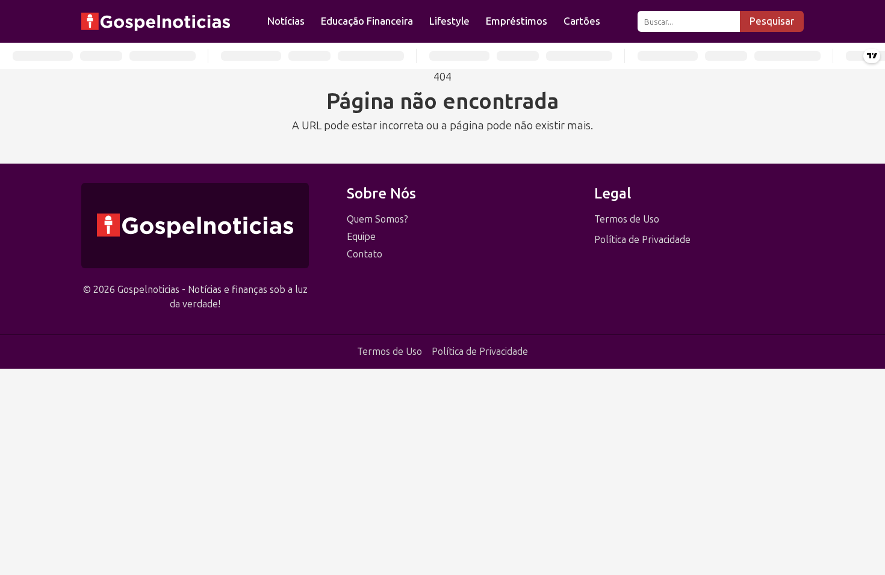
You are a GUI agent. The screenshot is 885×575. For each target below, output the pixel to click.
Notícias (286, 21)
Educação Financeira (367, 21)
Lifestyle (449, 21)
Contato (364, 254)
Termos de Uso (626, 219)
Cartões (582, 21)
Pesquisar (772, 21)
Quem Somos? (377, 219)
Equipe (361, 236)
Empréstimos (516, 21)
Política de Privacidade (642, 239)
